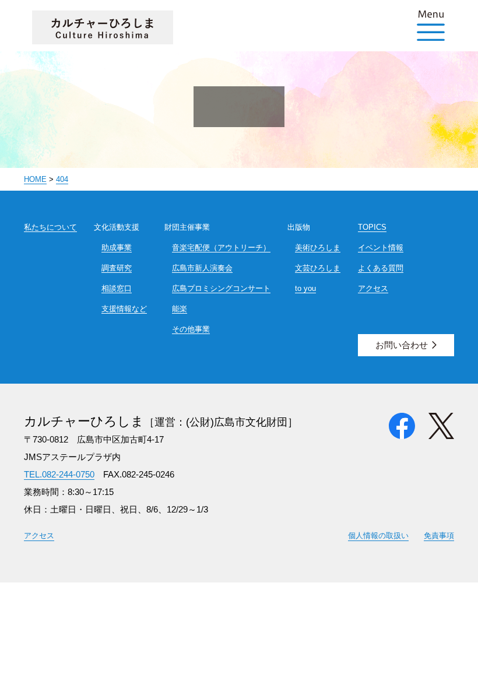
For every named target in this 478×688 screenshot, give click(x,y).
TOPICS (372, 227)
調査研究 (116, 268)
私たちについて (50, 227)
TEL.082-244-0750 (59, 474)
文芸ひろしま (317, 268)
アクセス (373, 288)
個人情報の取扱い (378, 535)
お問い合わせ (401, 345)
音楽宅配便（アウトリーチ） (221, 247)
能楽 (179, 308)
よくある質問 (380, 268)
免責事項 (439, 535)
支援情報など (124, 308)
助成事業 (116, 247)
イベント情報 (380, 247)
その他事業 (191, 329)
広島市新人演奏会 (202, 268)
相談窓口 (116, 288)
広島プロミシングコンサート (221, 288)
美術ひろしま (317, 247)
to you (305, 288)
